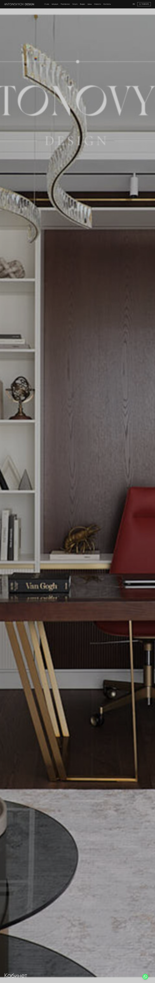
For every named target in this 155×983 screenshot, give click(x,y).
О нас (46, 4)
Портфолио (65, 4)
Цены (90, 4)
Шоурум (55, 4)
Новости (97, 4)
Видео (82, 4)
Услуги (75, 4)
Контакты (107, 4)
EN (134, 4)
